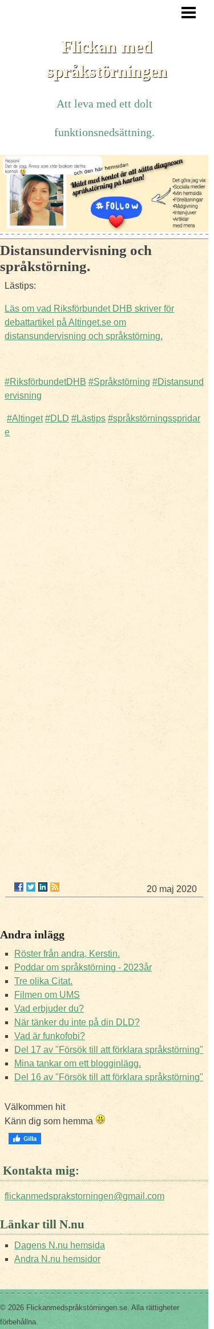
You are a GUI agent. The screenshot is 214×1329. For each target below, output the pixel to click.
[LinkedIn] (42, 887)
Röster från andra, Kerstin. (67, 953)
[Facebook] (18, 887)
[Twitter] (30, 887)
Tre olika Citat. (43, 981)
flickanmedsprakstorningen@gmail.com (84, 1196)
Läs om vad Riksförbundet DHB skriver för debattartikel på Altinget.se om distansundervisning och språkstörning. (89, 322)
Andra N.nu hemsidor (57, 1259)
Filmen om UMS (47, 995)
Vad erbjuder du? (49, 1008)
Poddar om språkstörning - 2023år (83, 967)
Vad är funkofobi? (49, 1036)
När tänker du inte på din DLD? (77, 1022)
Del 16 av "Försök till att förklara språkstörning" (108, 1077)
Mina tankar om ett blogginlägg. (77, 1063)
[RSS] (54, 887)
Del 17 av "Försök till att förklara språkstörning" (108, 1050)
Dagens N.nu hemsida (59, 1245)
